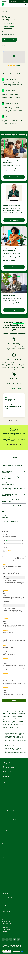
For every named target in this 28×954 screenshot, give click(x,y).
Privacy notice (5, 863)
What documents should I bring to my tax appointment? (12, 477)
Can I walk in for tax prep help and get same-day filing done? (12, 483)
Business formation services (8, 823)
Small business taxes (7, 817)
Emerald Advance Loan (7, 885)
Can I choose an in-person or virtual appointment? (11, 516)
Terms (3, 861)
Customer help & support (8, 897)
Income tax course (6, 923)
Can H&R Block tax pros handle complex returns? (10, 494)
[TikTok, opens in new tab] (3, 939)
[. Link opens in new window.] (6, 951)
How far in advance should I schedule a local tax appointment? (12, 489)
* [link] (20, 85)
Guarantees (4, 931)
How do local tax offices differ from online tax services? (11, 500)
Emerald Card (5, 881)
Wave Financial (5, 825)
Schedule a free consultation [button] (14, 266)
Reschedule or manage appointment (11, 787)
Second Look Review (7, 797)
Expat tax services (6, 805)
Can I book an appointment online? (11, 505)
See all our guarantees (14, 388)
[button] (22, 4)
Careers (3, 919)
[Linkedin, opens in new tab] (18, 939)
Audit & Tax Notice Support (8, 803)
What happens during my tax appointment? (10, 471)
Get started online (14, 177)
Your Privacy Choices (16, 951)
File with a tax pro (6, 791)
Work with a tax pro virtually (7, 44)
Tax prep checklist (6, 841)
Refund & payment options (8, 845)
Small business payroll (7, 821)
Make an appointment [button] (14, 310)
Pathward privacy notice (8, 867)
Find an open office (9, 40)
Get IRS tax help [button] (14, 220)
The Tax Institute (6, 929)
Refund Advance (6, 887)
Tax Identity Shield (6, 801)
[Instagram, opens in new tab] (10, 939)
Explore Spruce (14, 444)
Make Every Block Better (7, 917)
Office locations (5, 901)
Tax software (5, 795)
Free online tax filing (7, 793)
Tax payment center (6, 847)
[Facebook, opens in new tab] (7, 939)
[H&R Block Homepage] (4, 1)
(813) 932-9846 (7, 31)
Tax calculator (5, 839)
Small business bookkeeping (9, 819)
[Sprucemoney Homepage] (23, 1)
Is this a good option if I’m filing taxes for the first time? (12, 466)
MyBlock (4, 835)
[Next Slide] (24, 420)
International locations (7, 903)
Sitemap (4, 905)
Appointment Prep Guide (8, 843)
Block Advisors (5, 815)
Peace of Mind (5, 799)
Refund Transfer (6, 883)
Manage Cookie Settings (8, 865)
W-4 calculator (5, 851)
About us (4, 915)
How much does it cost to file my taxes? (11, 510)
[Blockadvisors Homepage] (14, 1)
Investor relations (6, 927)
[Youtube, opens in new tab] (14, 939)
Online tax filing (5, 789)
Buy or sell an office (6, 921)
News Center (5, 925)
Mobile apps (5, 837)
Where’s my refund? (6, 849)
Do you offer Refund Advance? (10, 521)
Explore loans (5, 877)
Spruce (3, 879)
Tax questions (5, 899)
